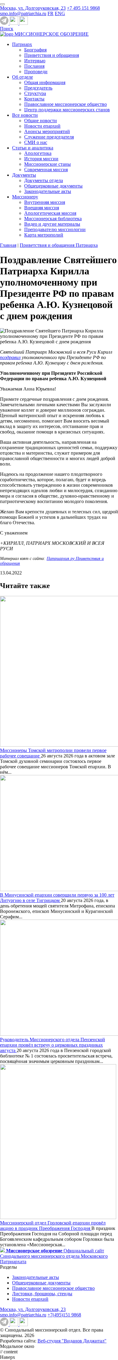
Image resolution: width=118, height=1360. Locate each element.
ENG (60, 13)
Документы (24, 175)
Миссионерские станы (47, 164)
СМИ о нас (35, 142)
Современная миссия (46, 169)
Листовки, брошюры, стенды (42, 1293)
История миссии (41, 158)
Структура (35, 93)
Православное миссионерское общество (65, 104)
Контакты (34, 98)
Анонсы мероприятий (47, 131)
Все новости (25, 115)
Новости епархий (42, 126)
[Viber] (23, 23)
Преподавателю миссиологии (55, 229)
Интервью (34, 60)
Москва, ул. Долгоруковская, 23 (33, 8)
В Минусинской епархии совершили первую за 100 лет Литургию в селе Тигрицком (57, 897)
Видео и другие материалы (52, 224)
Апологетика (37, 153)
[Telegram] (5, 23)
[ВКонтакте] (14, 23)
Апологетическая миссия (50, 213)
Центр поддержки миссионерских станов (67, 109)
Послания (34, 66)
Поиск (6, 28)
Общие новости (40, 120)
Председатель (38, 87)
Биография (35, 49)
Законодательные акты (47, 191)
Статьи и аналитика (32, 147)
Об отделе (22, 77)
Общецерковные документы (53, 185)
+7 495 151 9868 (83, 8)
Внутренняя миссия (44, 202)
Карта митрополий (43, 234)
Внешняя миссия (41, 207)
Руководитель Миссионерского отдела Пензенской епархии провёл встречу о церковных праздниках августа (52, 1045)
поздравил (10, 357)
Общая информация (44, 82)
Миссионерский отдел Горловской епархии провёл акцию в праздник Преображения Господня (53, 1225)
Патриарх (22, 44)
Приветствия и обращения (51, 55)
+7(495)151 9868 (64, 1314)
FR (51, 13)
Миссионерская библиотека (53, 218)
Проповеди (36, 71)
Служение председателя (49, 136)
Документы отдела (43, 180)
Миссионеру (25, 196)
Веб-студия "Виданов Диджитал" (72, 1340)
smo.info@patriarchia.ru (23, 13)
